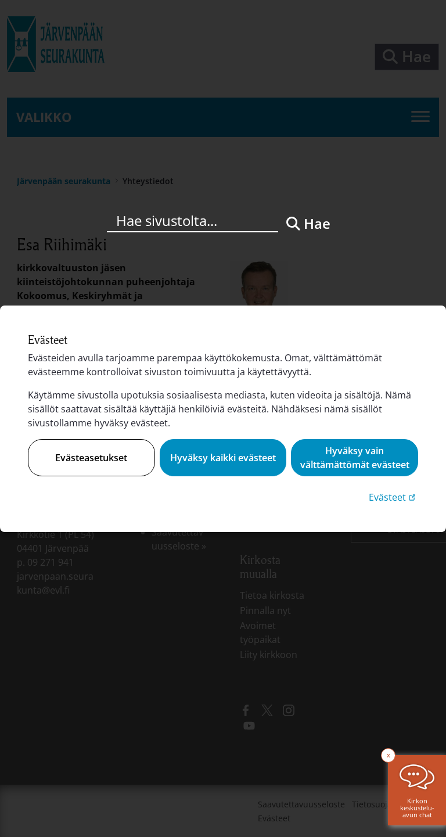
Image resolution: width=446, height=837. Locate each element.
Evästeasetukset (91, 457)
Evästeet (393, 497)
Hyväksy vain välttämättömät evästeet (354, 457)
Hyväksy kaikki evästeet (223, 457)
